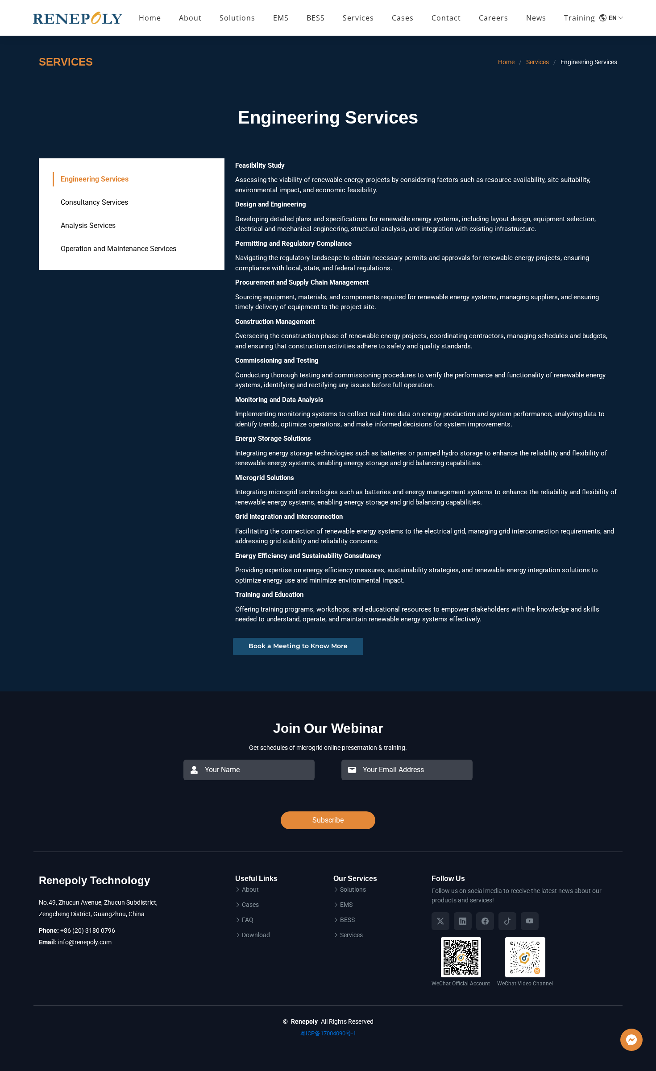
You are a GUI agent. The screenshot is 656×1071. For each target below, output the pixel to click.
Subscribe (328, 820)
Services (537, 62)
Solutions (353, 889)
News (536, 18)
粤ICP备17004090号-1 (328, 1033)
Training (579, 18)
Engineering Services (95, 179)
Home (150, 18)
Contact (446, 18)
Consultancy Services (94, 202)
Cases (403, 18)
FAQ (247, 920)
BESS (347, 920)
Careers (493, 18)
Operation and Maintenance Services (118, 248)
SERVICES (66, 62)
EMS (346, 904)
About (190, 18)
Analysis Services (88, 225)
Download (256, 935)
